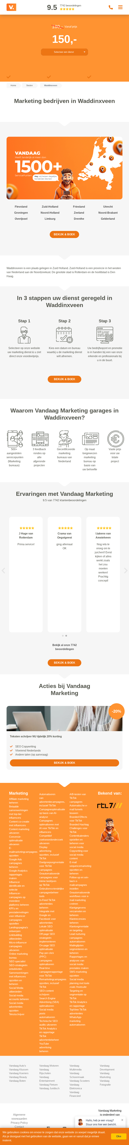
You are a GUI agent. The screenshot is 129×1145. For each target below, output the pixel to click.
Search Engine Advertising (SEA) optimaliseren (49, 1002)
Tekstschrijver (16, 1014)
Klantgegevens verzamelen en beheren (78, 911)
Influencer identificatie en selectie (17, 886)
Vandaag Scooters (80, 1080)
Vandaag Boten (17, 1080)
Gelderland (108, 218)
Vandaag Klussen (18, 1069)
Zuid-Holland (50, 206)
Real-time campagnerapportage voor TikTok (51, 972)
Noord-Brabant (108, 212)
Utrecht (108, 206)
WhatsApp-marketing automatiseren (77, 1021)
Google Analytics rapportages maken (18, 874)
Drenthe (79, 218)
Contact (19, 1126)
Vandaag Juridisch (49, 1088)
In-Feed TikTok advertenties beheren (47, 904)
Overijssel (21, 218)
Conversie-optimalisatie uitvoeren (16, 840)
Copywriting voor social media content (79, 854)
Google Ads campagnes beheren (15, 863)
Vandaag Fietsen (48, 1084)
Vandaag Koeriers (19, 1073)
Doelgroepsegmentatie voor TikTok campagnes (51, 866)
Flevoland (21, 206)
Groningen (21, 212)
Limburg (50, 218)
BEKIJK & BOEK (64, 234)
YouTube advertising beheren (45, 1047)
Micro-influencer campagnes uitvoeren (18, 946)
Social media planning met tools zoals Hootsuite (79, 983)
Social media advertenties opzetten (16, 1007)
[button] (3, 570)
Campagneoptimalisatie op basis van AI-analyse (52, 813)
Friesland (79, 206)
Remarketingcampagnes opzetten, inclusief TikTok (52, 983)
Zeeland (79, 212)
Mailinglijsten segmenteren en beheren (78, 949)
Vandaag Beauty (18, 1077)
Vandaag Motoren (49, 1065)
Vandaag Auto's (17, 1065)
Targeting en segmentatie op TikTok (78, 994)
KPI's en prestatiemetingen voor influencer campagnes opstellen (19, 916)
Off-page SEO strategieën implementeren (47, 938)
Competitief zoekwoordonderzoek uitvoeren (51, 839)
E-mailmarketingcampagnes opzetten (23, 852)
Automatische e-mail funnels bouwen (79, 809)
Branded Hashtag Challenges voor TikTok (79, 828)
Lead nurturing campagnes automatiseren (77, 938)
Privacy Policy (19, 1122)
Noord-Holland (50, 212)
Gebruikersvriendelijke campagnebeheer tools (51, 892)
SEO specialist (17, 961)
